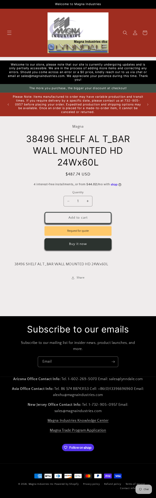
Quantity (78, 192)
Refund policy (112, 484)
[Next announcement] (147, 104)
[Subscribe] (113, 361)
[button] (9, 33)
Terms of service (135, 484)
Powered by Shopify (66, 484)
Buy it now (78, 244)
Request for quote (78, 231)
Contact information (132, 488)
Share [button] (80, 277)
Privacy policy (91, 484)
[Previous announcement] (8, 104)
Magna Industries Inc (41, 484)
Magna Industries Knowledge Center (78, 421)
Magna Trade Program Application (78, 430)
